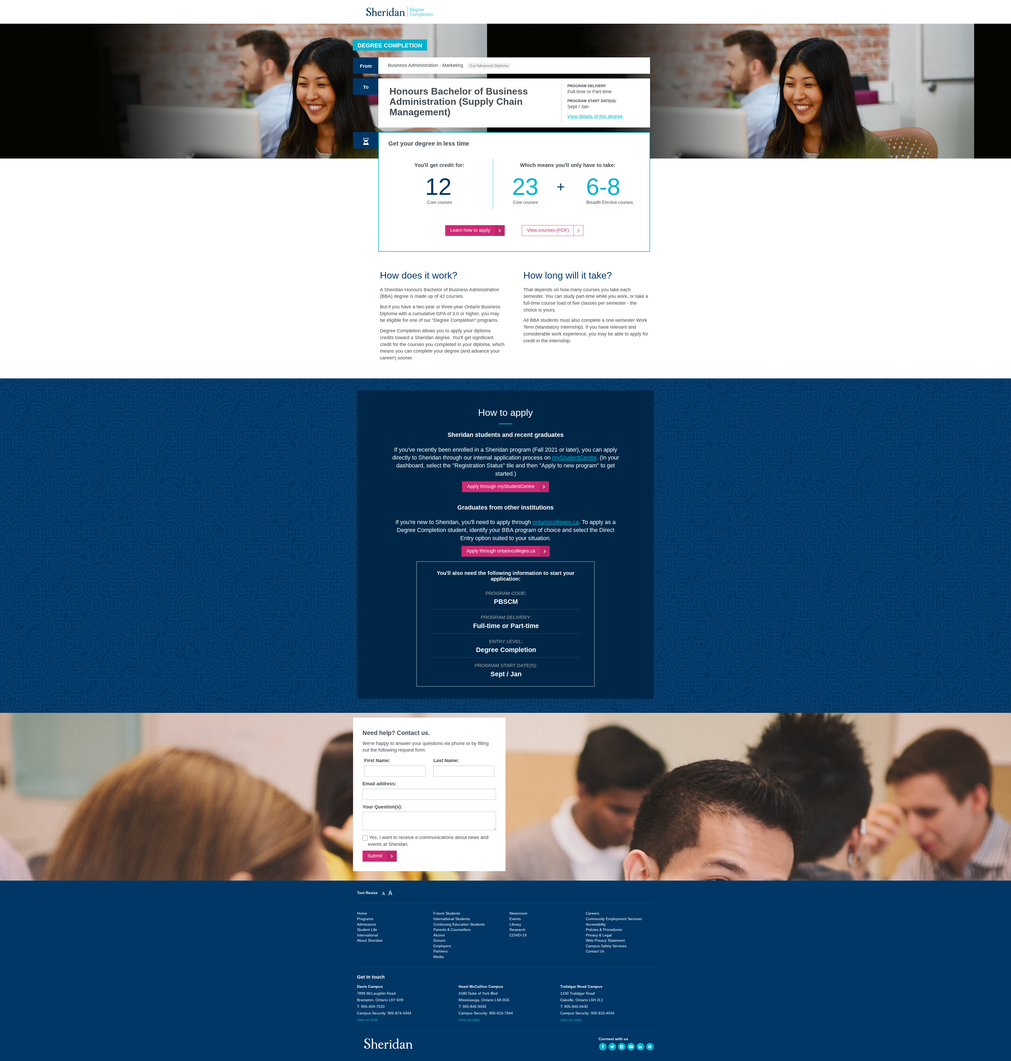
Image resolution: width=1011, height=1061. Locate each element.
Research (517, 929)
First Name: (377, 760)
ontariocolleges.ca (556, 522)
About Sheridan (370, 940)
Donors (439, 940)
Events (515, 919)
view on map (367, 1020)
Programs (365, 919)
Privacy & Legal (599, 935)
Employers (442, 946)
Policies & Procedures (604, 929)
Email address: (379, 783)
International (367, 935)
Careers (592, 913)
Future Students (446, 913)
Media (438, 957)
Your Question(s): (382, 807)
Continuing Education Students (459, 924)
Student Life (367, 929)
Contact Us (595, 951)
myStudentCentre (574, 457)
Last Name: (446, 760)
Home (362, 913)
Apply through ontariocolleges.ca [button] (501, 551)
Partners (440, 951)
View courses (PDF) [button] (548, 230)
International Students (451, 919)
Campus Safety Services (606, 946)
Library (515, 924)
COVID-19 (518, 935)
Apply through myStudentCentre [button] (500, 486)
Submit (375, 855)
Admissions (366, 924)
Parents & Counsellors (451, 929)
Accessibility (596, 924)
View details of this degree (595, 116)
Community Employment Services (614, 919)
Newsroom (518, 913)
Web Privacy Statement (605, 940)
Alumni (439, 935)
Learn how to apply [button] (470, 230)
